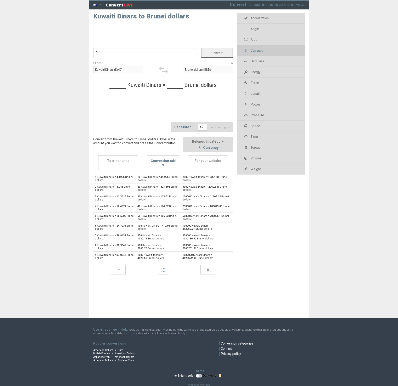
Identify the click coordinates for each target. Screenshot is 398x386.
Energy (255, 72)
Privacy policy (231, 354)
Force (254, 83)
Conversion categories (237, 343)
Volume (256, 158)
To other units (118, 161)
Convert (238, 4)
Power (255, 104)
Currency (210, 148)
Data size (257, 61)
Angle (254, 29)
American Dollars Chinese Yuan (113, 360)
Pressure (257, 115)
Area (253, 40)
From (97, 63)
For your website (208, 161)
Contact (226, 349)
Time (254, 137)
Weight (255, 169)
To (231, 63)
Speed (255, 126)
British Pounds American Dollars (114, 353)
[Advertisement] (163, 33)
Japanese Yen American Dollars (113, 357)
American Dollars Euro (108, 350)
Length (255, 94)
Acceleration (259, 18)
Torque (255, 147)
